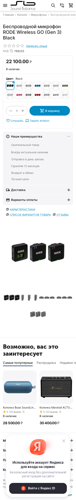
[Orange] (10, 95)
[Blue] (19, 86)
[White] (65, 95)
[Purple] (28, 95)
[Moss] (65, 86)
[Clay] (28, 86)
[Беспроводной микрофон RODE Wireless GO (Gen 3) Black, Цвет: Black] (38, 252)
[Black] (10, 86)
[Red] (38, 95)
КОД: (6, 50)
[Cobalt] (38, 86)
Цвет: (10, 78)
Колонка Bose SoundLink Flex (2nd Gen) (19, 407)
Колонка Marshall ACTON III (56, 407)
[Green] (47, 86)
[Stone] (56, 95)
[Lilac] (56, 86)
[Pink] (19, 95)
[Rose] (47, 95)
